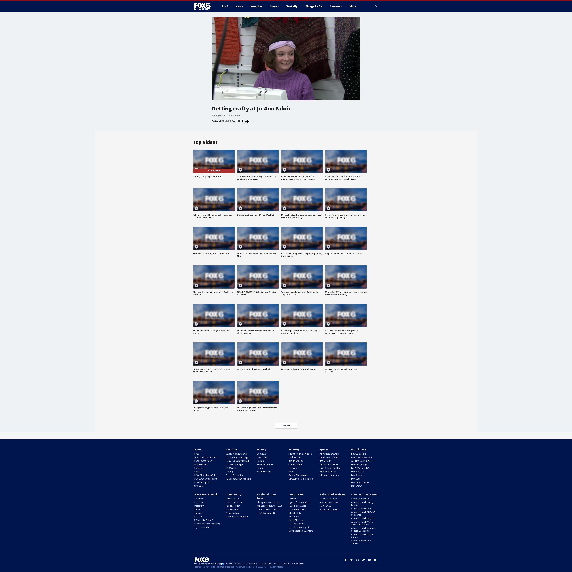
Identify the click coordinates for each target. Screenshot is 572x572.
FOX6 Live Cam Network (237, 460)
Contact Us (295, 494)
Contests (292, 498)
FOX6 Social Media (206, 494)
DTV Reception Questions (300, 530)
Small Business (264, 471)
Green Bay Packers (329, 457)
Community (233, 494)
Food (290, 471)
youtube (369, 559)
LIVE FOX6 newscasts (361, 457)
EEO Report (294, 516)
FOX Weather (232, 468)
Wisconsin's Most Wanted (206, 457)
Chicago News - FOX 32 (268, 502)
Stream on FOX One (364, 494)
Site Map (198, 485)
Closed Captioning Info (299, 527)
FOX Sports (356, 475)
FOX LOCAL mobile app (205, 478)
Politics (197, 471)
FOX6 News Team (297, 509)
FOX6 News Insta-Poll (204, 475)
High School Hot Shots (331, 468)
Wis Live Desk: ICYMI (361, 460)
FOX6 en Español (202, 482)
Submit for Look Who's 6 (300, 453)
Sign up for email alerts (299, 502)
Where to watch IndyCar (362, 518)
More (352, 6)
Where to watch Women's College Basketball (363, 529)
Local (196, 453)
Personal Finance (265, 464)
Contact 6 (261, 453)
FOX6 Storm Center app (237, 457)
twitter (351, 559)
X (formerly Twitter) (203, 520)
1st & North (325, 460)
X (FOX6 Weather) (202, 527)
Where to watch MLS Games (361, 542)
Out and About (295, 464)
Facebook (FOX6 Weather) (207, 523)
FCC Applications (296, 523)
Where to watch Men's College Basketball (362, 523)
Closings (230, 471)
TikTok (197, 509)
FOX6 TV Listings (359, 464)
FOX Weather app (234, 464)
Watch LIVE (358, 449)
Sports (324, 449)
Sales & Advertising (333, 494)
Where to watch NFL (361, 498)
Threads (198, 513)
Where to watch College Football (362, 503)
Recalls (260, 460)
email (375, 559)
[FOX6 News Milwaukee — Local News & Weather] (204, 6)
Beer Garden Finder (235, 502)
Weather (231, 449)
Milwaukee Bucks (328, 471)
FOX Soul (355, 478)
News (198, 449)
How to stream (358, 453)
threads (363, 559)
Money (261, 449)
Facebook (199, 502)
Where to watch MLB (361, 508)
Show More (286, 425)
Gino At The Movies (297, 475)
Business (261, 468)
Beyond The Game (329, 464)
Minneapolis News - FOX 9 (269, 505)
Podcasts (198, 468)
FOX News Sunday (360, 482)
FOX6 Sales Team (328, 498)
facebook (345, 559)
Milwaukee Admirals (329, 475)
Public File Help (295, 520)
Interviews (293, 468)
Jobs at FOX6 (294, 513)
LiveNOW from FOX (360, 468)
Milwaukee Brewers (329, 453)
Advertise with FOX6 (329, 502)
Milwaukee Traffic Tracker (300, 478)
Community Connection (237, 516)
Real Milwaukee (295, 460)
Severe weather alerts (236, 453)
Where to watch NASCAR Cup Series (363, 513)
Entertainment (201, 464)
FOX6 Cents (262, 457)
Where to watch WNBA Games (362, 535)
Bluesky (198, 516)
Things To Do (232, 498)
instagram (357, 559)
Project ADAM (233, 513)
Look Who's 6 (295, 457)
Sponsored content (329, 509)
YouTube (198, 498)
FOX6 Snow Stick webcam (238, 478)
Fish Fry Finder (233, 505)
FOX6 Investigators (203, 460)
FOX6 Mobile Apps (297, 505)
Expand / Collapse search (376, 6)
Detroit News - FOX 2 (267, 509)
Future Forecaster (234, 475)
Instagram (199, 505)
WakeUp (294, 449)
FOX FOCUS (325, 505)
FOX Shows (356, 485)
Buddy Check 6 (233, 509)
